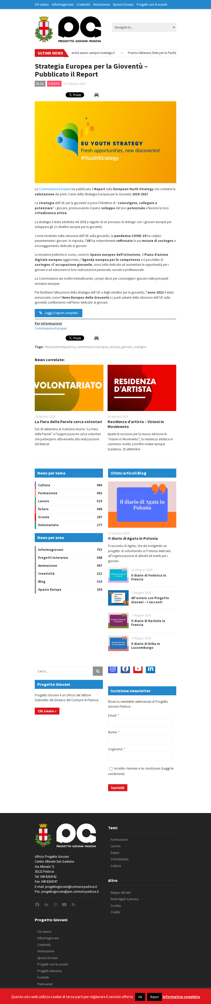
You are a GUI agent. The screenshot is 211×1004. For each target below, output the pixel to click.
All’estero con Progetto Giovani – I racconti (150, 600)
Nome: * (113, 732)
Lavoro (43, 501)
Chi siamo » (47, 711)
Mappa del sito (121, 892)
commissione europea (92, 347)
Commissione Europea (55, 189)
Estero (54, 83)
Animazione (101, 4)
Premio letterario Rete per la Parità (143, 53)
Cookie (116, 905)
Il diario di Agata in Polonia (133, 538)
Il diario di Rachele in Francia (148, 623)
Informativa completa (181, 996)
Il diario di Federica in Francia (148, 577)
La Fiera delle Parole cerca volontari (68, 421)
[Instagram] (112, 668)
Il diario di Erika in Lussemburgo (145, 646)
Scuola (43, 517)
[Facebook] (125, 668)
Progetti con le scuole (152, 4)
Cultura (44, 485)
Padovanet (44, 984)
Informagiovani (63, 4)
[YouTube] (138, 668)
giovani (126, 347)
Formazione (47, 493)
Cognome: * (116, 749)
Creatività (83, 4)
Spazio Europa (123, 4)
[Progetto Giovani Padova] (68, 39)
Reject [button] (154, 997)
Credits (115, 912)
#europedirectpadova (60, 347)
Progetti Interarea (53, 557)
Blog (40, 83)
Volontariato (48, 525)
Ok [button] (140, 997)
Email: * (113, 715)
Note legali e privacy (125, 899)
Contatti (43, 977)
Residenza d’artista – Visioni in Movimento (136, 424)
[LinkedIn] (150, 668)
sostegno (140, 347)
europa (115, 347)
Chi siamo (42, 4)
